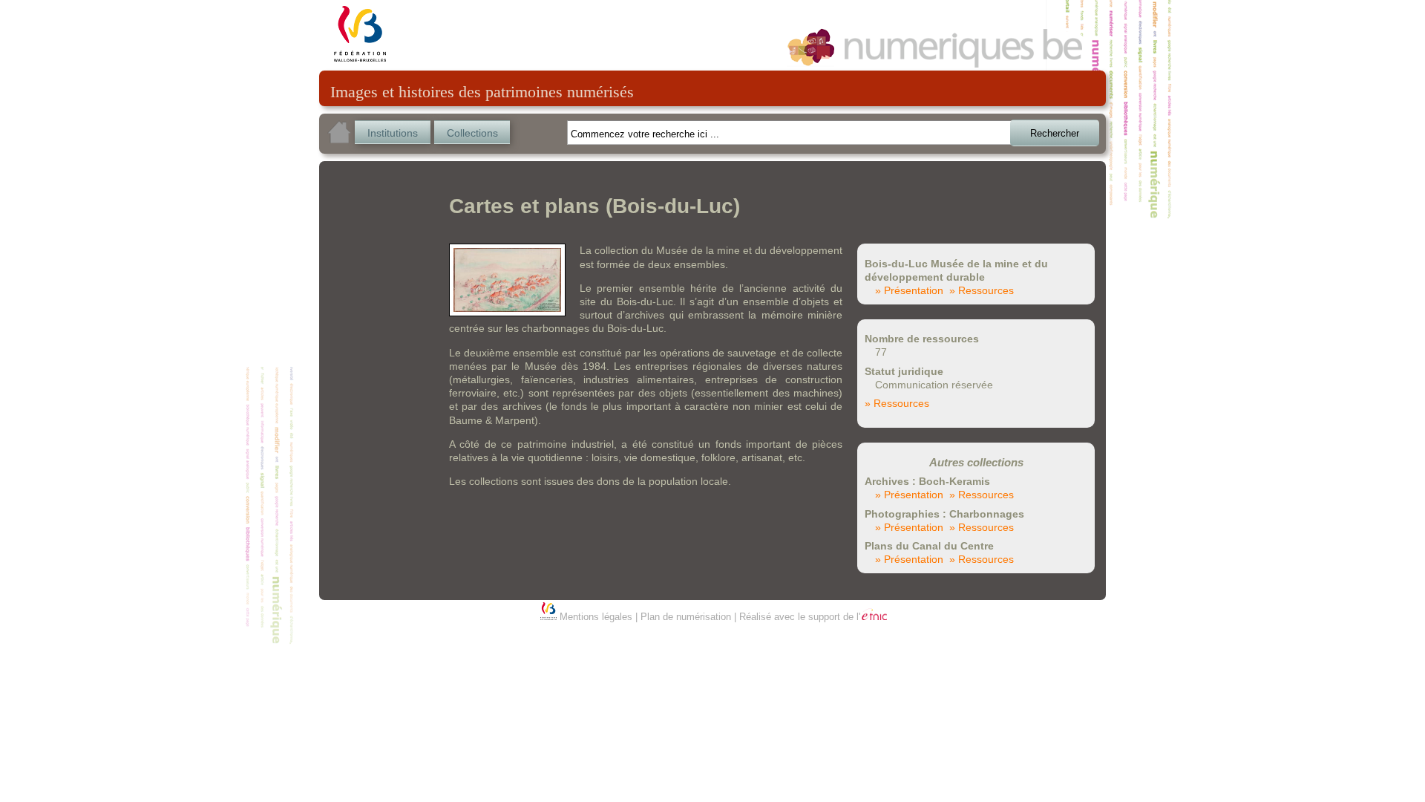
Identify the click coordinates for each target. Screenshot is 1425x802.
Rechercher (1054, 133)
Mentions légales (596, 616)
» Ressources (981, 290)
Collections (472, 133)
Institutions (392, 133)
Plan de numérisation (686, 616)
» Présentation (909, 290)
